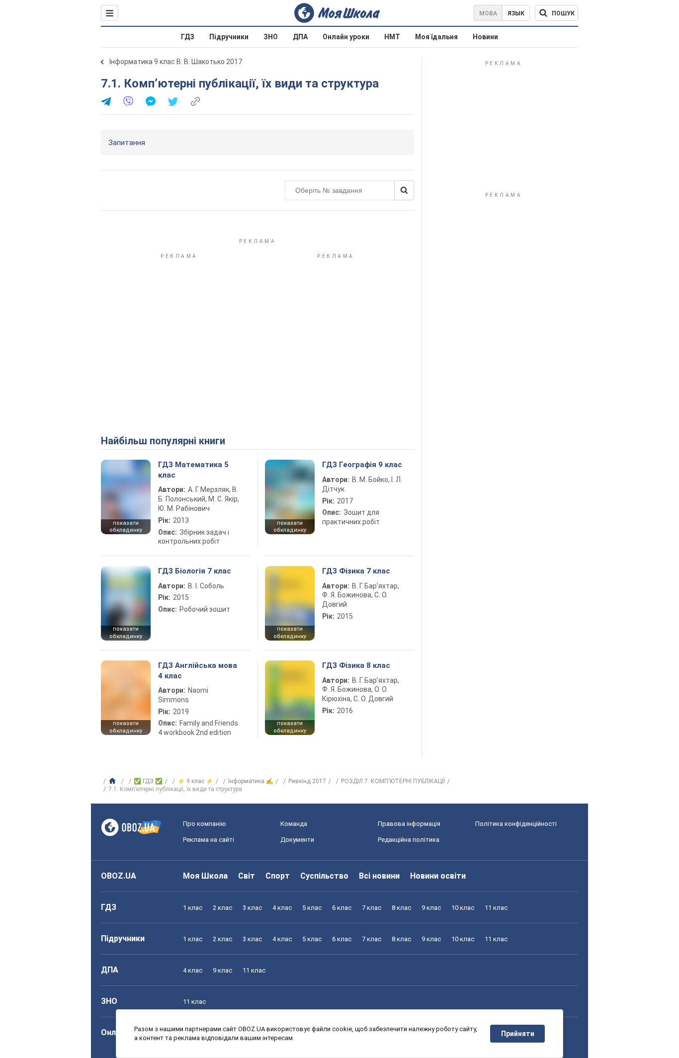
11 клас (496, 907)
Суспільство (324, 876)
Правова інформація (409, 823)
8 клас (401, 907)
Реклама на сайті (208, 839)
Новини (485, 37)
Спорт (277, 876)
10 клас (462, 907)
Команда (293, 823)
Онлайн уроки (346, 37)
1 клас (192, 907)
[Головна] (113, 781)
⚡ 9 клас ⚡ (195, 781)
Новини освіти (438, 876)
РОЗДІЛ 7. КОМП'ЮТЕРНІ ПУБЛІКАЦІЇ (393, 781)
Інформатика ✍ (250, 781)
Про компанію (204, 823)
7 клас (371, 907)
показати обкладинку (125, 527)
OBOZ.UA (118, 876)
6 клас (341, 907)
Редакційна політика (408, 839)
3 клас (252, 907)
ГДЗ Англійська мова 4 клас (197, 670)
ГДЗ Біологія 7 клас (194, 571)
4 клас (282, 907)
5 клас (312, 907)
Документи (297, 839)
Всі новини (379, 876)
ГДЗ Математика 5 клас (193, 469)
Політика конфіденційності (516, 823)
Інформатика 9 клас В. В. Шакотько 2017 (175, 62)
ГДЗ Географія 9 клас (362, 464)
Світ (246, 876)
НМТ (392, 37)
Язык (516, 13)
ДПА (300, 37)
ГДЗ (187, 37)
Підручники (229, 37)
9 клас (431, 907)
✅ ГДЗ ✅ (148, 781)
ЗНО (270, 37)
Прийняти (517, 1034)
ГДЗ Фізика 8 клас (356, 665)
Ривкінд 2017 (307, 781)
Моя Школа (205, 876)
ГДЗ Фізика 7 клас (356, 571)
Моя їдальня (436, 37)
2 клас (222, 907)
